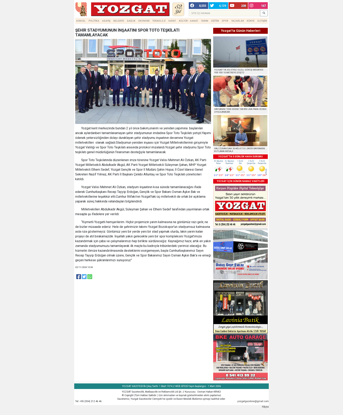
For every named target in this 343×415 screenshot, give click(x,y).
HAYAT (172, 20)
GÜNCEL (81, 20)
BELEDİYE (118, 20)
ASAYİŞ (106, 20)
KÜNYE (250, 20)
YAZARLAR (237, 20)
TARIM (204, 20)
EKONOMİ (143, 20)
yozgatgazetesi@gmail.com (253, 401)
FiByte (265, 406)
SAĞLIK (131, 20)
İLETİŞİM (262, 20)
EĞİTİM (215, 20)
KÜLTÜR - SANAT (188, 20)
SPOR (225, 20)
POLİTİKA (94, 20)
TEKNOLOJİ (158, 20)
